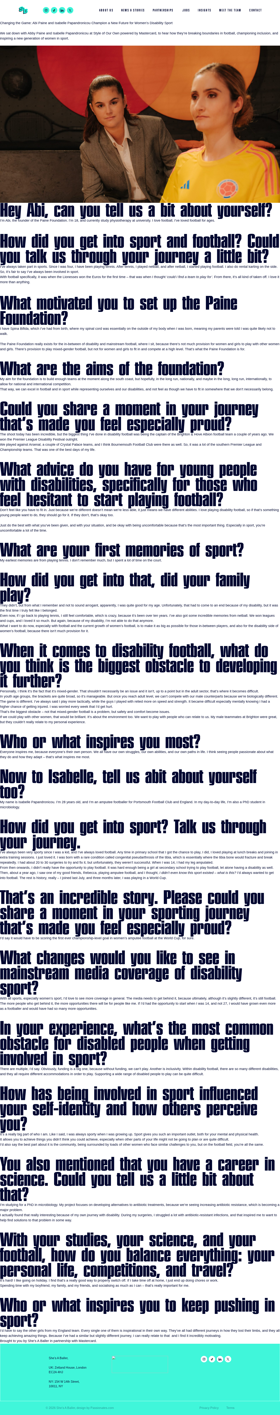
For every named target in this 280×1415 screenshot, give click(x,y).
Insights (204, 10)
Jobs (186, 10)
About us (106, 10)
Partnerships (163, 10)
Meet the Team (230, 10)
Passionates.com (102, 1407)
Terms (230, 1407)
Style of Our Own (106, 33)
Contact (255, 10)
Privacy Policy (209, 1407)
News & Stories (133, 10)
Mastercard (147, 33)
